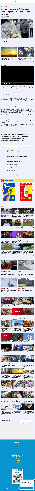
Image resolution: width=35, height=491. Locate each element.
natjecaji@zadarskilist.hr (17, 454)
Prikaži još (17, 175)
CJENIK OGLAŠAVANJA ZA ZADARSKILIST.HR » (17, 455)
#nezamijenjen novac (9, 130)
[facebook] (2, 41)
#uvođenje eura (15, 130)
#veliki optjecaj (21, 130)
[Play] (2, 83)
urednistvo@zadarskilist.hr (17, 459)
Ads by (32, 84)
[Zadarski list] (17, 1)
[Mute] (7, 83)
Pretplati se (27, 488)
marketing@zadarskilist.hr (18, 453)
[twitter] (4, 41)
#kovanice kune (3, 130)
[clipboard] (6, 41)
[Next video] (4, 83)
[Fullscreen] (33, 83)
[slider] (17, 82)
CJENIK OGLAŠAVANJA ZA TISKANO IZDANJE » (17, 456)
